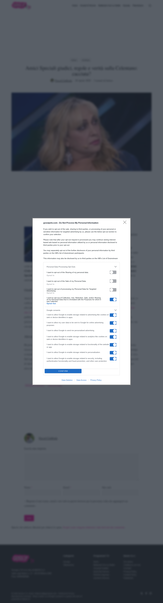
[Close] (125, 223)
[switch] (113, 272)
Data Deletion (67, 380)
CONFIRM (63, 371)
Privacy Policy (95, 380)
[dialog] (81, 301)
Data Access (81, 380)
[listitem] (81, 266)
